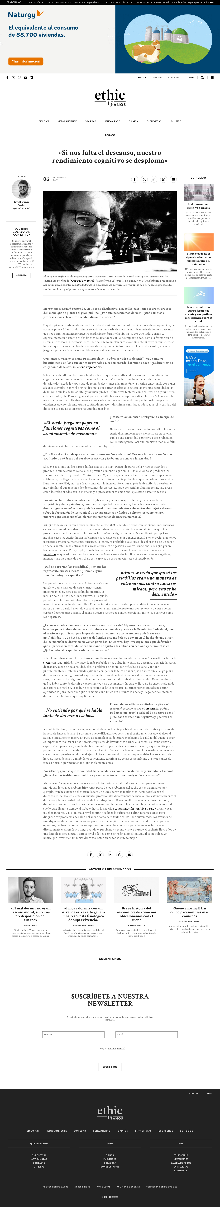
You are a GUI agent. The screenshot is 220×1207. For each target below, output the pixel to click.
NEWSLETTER (181, 1159)
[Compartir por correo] (173, 179)
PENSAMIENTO (112, 121)
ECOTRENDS (165, 1131)
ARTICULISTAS (39, 1159)
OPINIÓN (133, 121)
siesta (47, 662)
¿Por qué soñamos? (82, 280)
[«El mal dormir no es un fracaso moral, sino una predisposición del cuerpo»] (30, 890)
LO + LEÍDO (175, 121)
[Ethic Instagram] (19, 77)
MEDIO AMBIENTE (67, 121)
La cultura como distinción (118, 2)
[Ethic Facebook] (8, 77)
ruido (152, 808)
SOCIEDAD (90, 121)
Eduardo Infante (35, 2)
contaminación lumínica (130, 808)
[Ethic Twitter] (13, 77)
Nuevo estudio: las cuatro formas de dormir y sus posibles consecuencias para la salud (198, 314)
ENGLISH (142, 78)
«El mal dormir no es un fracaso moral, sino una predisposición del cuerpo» (31, 914)
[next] (212, 2)
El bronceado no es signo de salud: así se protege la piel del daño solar (198, 259)
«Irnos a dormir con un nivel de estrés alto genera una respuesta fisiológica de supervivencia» (83, 914)
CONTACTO (39, 1163)
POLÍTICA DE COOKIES (128, 1187)
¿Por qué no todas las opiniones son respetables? (74, 2)
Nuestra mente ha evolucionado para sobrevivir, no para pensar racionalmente (177, 2)
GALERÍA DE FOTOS (181, 1163)
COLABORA (21, 275)
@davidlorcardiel (21, 208)
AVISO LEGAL (103, 1187)
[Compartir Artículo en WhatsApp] (163, 179)
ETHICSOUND (174, 78)
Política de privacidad (116, 1048)
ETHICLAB (157, 78)
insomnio (151, 708)
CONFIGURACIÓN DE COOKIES (161, 1187)
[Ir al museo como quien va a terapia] (199, 192)
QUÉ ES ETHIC (39, 1155)
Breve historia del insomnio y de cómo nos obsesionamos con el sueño (136, 914)
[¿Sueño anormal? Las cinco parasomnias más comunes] (189, 890)
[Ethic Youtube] (25, 77)
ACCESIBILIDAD (83, 1187)
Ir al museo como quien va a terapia (198, 206)
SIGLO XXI (44, 121)
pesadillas (49, 554)
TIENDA (190, 78)
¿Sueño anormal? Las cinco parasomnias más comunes (189, 912)
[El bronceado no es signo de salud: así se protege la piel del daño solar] (199, 242)
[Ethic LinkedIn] (31, 77)
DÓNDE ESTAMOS (109, 1167)
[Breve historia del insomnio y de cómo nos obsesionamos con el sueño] (136, 890)
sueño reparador (89, 367)
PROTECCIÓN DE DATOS (55, 1187)
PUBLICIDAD (110, 1159)
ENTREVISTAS (154, 121)
